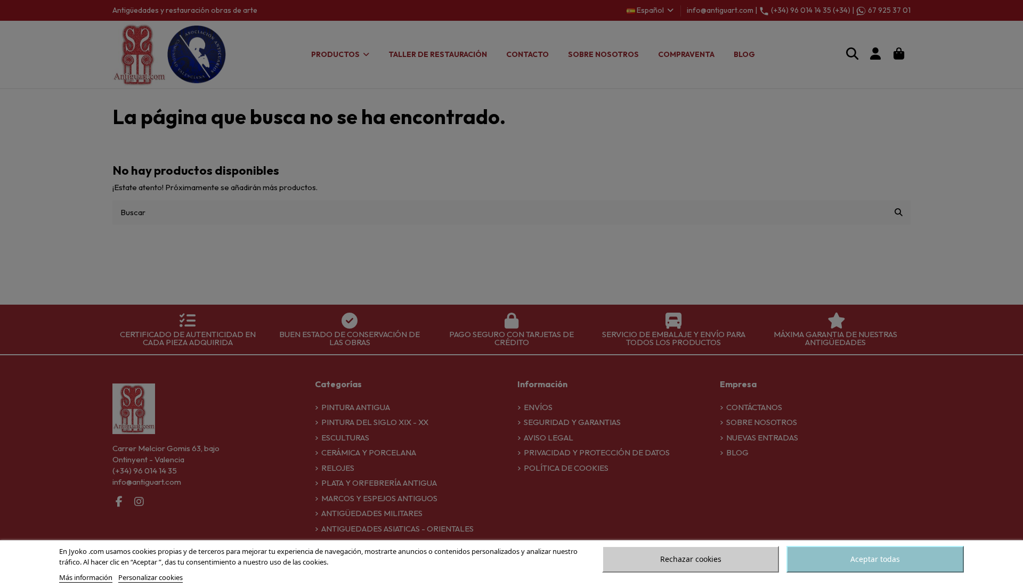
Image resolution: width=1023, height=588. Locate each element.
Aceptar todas (875, 559)
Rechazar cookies (690, 559)
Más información (85, 577)
